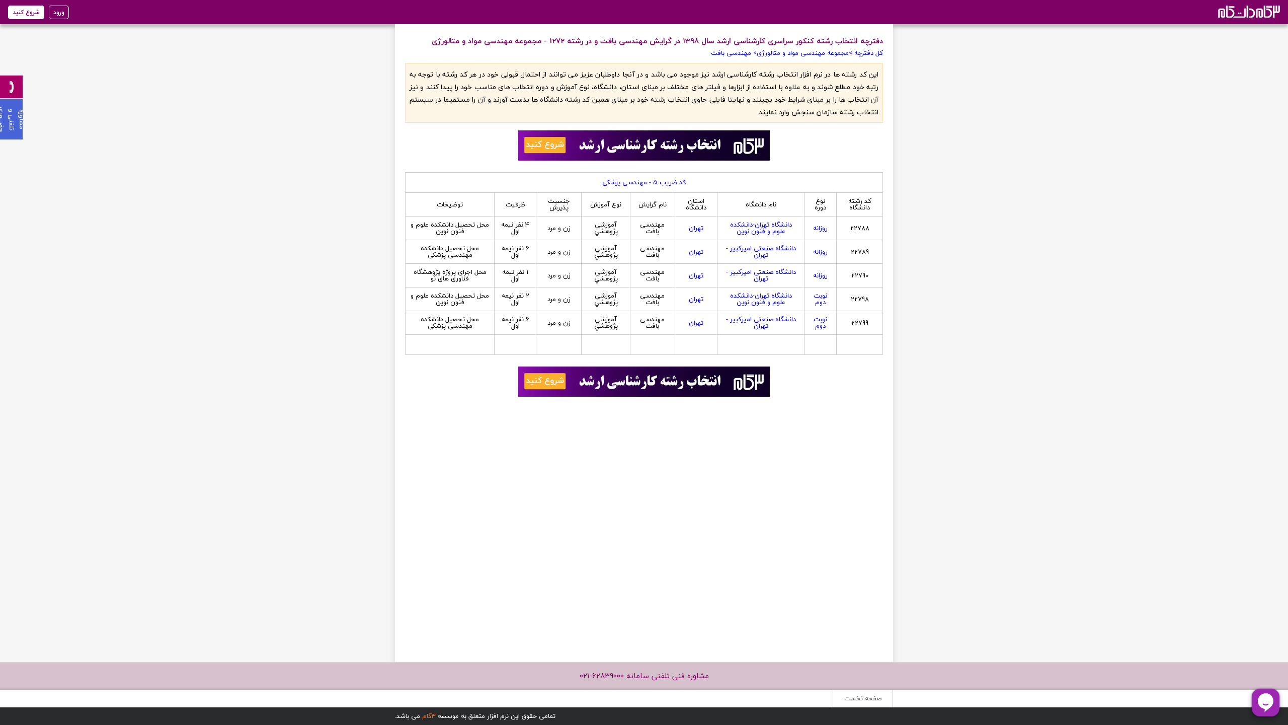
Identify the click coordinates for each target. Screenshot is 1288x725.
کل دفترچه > (866, 52)
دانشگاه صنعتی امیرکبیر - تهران (761, 251)
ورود (58, 12)
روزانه (820, 228)
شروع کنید (26, 12)
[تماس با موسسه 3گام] (11, 87)
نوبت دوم (820, 299)
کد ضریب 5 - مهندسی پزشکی (644, 182)
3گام (429, 715)
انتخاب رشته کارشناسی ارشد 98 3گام (1248, 11)
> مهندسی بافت (734, 52)
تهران (696, 228)
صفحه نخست (862, 698)
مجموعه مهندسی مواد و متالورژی (803, 52)
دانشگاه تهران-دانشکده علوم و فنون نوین (761, 228)
